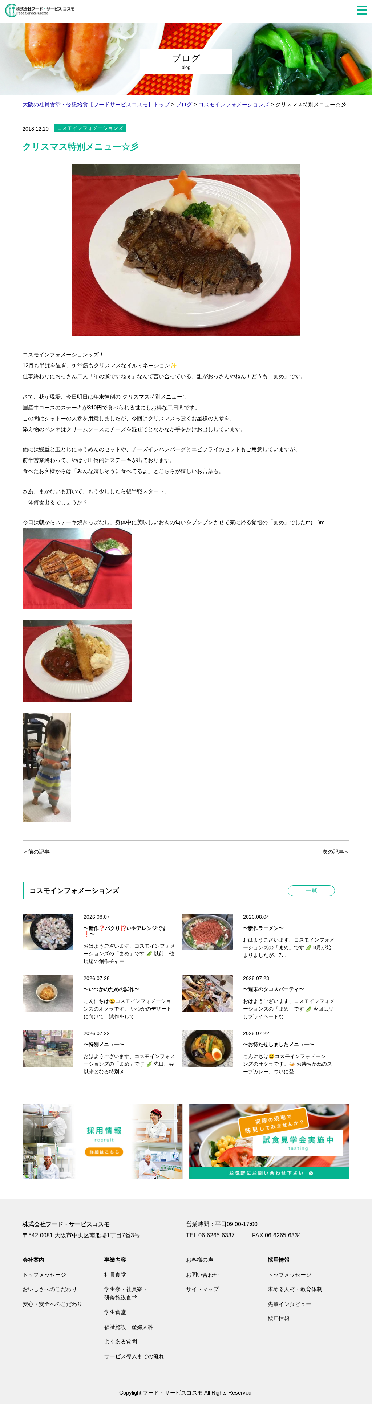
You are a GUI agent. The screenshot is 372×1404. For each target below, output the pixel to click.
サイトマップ (202, 1289)
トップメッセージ (44, 1275)
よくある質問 (120, 1341)
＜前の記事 (36, 852)
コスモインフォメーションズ (90, 128)
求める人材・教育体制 (295, 1289)
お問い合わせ (202, 1275)
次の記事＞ (335, 852)
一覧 (311, 890)
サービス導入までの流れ (134, 1356)
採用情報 (279, 1260)
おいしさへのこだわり (50, 1289)
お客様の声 (199, 1260)
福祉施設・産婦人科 (128, 1327)
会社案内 (33, 1260)
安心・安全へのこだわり (52, 1304)
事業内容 (115, 1260)
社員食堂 (115, 1275)
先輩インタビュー (289, 1304)
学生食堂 (115, 1312)
